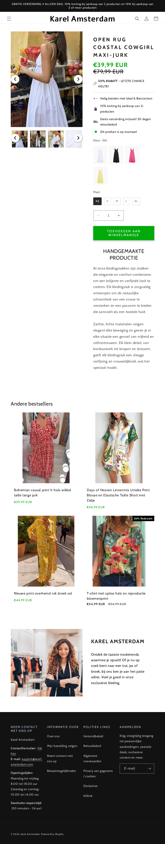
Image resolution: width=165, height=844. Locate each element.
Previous (15, 79)
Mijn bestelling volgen (62, 746)
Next (78, 79)
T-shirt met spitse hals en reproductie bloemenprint (116, 596)
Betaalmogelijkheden (61, 771)
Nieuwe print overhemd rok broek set (43, 593)
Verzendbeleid (93, 736)
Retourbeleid (92, 746)
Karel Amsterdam (30, 834)
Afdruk (88, 796)
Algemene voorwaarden (92, 758)
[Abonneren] (149, 768)
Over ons (53, 736)
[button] (9, 18)
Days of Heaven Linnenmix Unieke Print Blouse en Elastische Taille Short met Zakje (118, 495)
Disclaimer (90, 786)
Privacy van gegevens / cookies (98, 773)
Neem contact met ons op (60, 758)
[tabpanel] (46, 79)
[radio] (100, 155)
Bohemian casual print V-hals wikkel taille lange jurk (42, 492)
